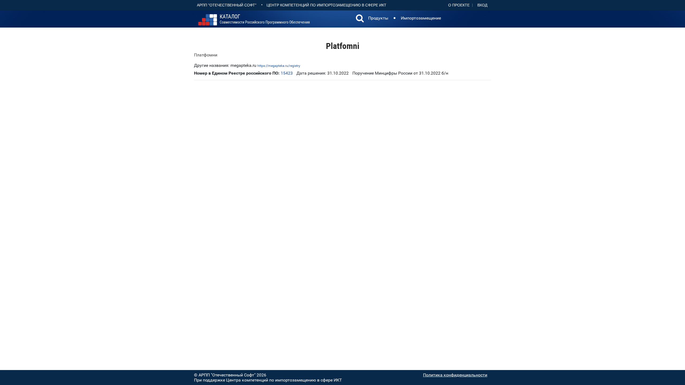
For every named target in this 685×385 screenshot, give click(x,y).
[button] (360, 19)
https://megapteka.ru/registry (278, 66)
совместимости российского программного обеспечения (265, 19)
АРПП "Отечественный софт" (226, 5)
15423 (287, 73)
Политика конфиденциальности (455, 375)
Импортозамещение (421, 18)
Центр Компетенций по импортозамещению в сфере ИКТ (326, 5)
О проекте (459, 5)
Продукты (378, 18)
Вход (482, 5)
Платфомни (205, 54)
